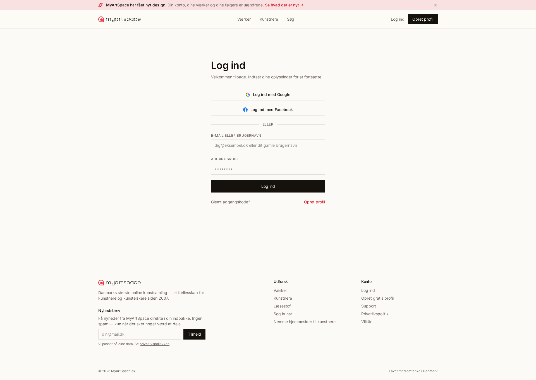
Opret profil (422, 19)
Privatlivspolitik (375, 313)
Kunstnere (269, 19)
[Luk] (435, 5)
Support (368, 306)
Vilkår (366, 321)
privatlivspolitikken (154, 344)
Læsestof (282, 306)
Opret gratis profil (377, 298)
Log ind (398, 19)
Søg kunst (283, 313)
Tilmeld (194, 334)
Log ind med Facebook (271, 109)
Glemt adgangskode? (230, 201)
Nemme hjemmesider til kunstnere (305, 321)
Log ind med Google (271, 94)
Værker (244, 19)
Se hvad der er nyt (284, 5)
